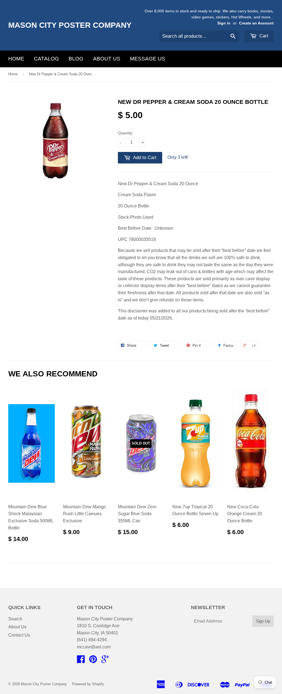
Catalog (46, 59)
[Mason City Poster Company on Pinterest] (93, 661)
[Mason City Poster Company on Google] (105, 661)
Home (16, 59)
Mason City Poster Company (70, 25)
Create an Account (256, 23)
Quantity (125, 133)
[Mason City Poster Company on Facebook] (81, 661)
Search (15, 619)
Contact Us (19, 635)
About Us (106, 59)
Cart (263, 35)
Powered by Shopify (88, 684)
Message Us (147, 59)
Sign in (224, 23)
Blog (76, 59)
